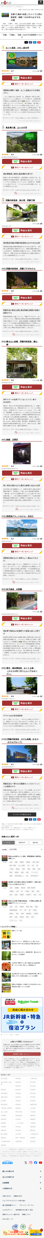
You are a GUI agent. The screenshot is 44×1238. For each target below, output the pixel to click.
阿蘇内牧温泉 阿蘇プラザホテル (21, 269)
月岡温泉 (18, 1100)
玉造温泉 (3, 1126)
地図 (16, 73)
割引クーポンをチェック (24, 84)
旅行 (27, 872)
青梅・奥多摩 (31, 887)
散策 (11, 872)
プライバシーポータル (26, 1205)
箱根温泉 (3, 1137)
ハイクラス (34, 872)
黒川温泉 (18, 1130)
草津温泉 (33, 1089)
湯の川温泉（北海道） (6, 1083)
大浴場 (36, 913)
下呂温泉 (33, 1112)
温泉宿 (17, 872)
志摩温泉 (33, 1137)
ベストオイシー (11, 1153)
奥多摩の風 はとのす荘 (16, 128)
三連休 (11, 869)
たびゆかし (4, 1155)
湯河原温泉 (4, 1104)
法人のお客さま (8, 1177)
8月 (33, 865)
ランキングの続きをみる (22, 814)
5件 (41, 223)
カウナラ (32, 1153)
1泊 (27, 875)
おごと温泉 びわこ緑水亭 (17, 48)
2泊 (40, 894)
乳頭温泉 (18, 1082)
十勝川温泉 (33, 1078)
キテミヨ (3, 1153)
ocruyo (19, 1151)
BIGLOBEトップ (7, 1219)
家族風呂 (28, 913)
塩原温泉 (18, 1097)
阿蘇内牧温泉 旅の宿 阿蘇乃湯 (20, 200)
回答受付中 (22, 842)
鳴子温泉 (33, 1082)
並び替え (4, 849)
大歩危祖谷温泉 (5, 1141)
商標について (26, 1214)
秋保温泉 (18, 1086)
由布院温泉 (18, 1141)
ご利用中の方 (7, 1188)
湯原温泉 (33, 1126)
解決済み (35, 842)
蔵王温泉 (3, 1089)
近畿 (16, 862)
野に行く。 (26, 1153)
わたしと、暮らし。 (34, 1151)
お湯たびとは (12, 1149)
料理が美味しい (19, 875)
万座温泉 (18, 1093)
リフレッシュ (13, 920)
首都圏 (17, 887)
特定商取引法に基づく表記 (24, 1210)
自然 (39, 869)
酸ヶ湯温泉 (4, 1134)
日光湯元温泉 (34, 1134)
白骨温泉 (3, 1100)
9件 (41, 71)
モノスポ (19, 1153)
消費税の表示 (18, 1196)
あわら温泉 (4, 1112)
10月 (17, 891)
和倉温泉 (18, 1108)
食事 (34, 869)
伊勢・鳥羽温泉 (20, 1137)
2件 (41, 539)
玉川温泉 (18, 1134)
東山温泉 (33, 1086)
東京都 (23, 887)
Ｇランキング (6, 1151)
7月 (28, 865)
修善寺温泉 (33, 1104)
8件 (41, 154)
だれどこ (13, 1151)
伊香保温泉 (4, 1093)
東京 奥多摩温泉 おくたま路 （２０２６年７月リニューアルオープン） (21, 671)
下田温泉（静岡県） (7, 1108)
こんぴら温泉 (19, 1123)
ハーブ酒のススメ (36, 1155)
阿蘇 (36, 906)
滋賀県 (22, 862)
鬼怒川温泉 (4, 1097)
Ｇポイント (30, 1149)
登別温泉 (18, 1078)
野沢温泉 (33, 1097)
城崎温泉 (33, 1115)
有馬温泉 (3, 1119)
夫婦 (11, 862)
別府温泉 (3, 1130)
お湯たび (25, 1151)
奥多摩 (11, 891)
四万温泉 (33, 1093)
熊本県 (22, 906)
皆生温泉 (18, 1126)
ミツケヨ (39, 1153)
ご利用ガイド (21, 1149)
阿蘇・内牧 (29, 906)
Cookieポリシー (7, 1210)
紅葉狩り (28, 894)
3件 (41, 291)
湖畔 (11, 875)
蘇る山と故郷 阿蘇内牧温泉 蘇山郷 (21, 343)
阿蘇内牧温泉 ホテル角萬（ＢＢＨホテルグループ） (23, 740)
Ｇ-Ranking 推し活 (13, 1155)
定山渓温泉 (4, 1078)
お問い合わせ (6, 1196)
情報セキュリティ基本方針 (11, 1214)
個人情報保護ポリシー (9, 1205)
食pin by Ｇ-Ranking (25, 1155)
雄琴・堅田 (36, 862)
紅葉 (11, 894)
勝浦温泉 (33, 1119)
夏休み (18, 869)
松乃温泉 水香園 (14, 589)
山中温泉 (33, 1108)
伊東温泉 (18, 1104)
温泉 (29, 869)
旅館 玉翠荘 (12, 440)
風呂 (22, 872)
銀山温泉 (18, 1089)
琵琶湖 (28, 862)
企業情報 (5, 1182)
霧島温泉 (33, 1130)
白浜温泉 (18, 1119)
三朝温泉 (33, 1123)
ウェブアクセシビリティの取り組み (13, 1201)
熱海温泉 (33, 1141)
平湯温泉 (3, 1115)
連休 (23, 869)
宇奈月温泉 (18, 1112)
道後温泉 (3, 1123)
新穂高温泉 (18, 1115)
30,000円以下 (34, 875)
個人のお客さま (8, 1171)
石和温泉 (33, 1100)
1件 (41, 764)
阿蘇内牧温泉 (13, 910)
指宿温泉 (3, 1145)
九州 (16, 906)
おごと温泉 (22, 865)
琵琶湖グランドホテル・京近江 (20, 516)
